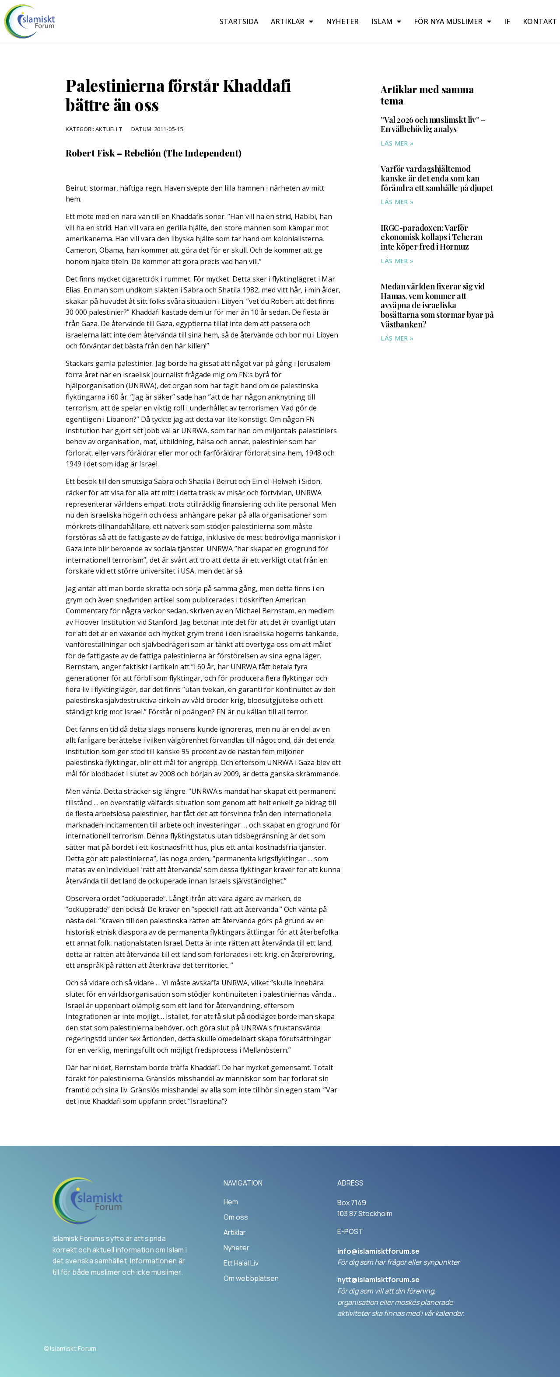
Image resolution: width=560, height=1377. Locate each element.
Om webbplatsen (251, 1278)
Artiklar (287, 21)
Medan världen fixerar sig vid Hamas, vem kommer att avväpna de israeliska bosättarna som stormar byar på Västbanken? (437, 305)
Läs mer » (397, 143)
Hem (231, 1201)
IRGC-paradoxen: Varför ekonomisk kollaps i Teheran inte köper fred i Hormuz (431, 237)
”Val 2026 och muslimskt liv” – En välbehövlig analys (433, 125)
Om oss (236, 1217)
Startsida (239, 21)
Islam (381, 21)
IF (507, 21)
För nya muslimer (448, 21)
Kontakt (540, 21)
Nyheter (342, 21)
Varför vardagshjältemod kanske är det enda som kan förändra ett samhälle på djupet (437, 178)
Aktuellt (108, 129)
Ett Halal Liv (241, 1263)
